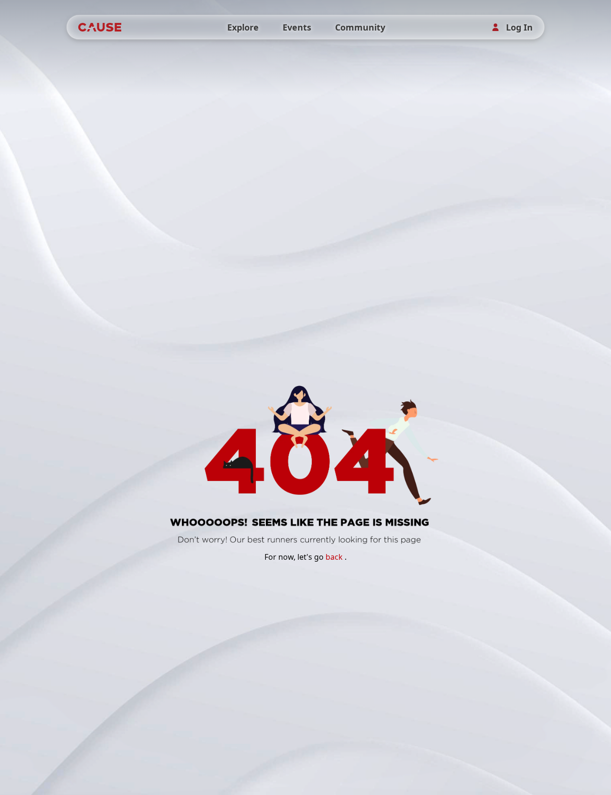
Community (360, 27)
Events (297, 27)
